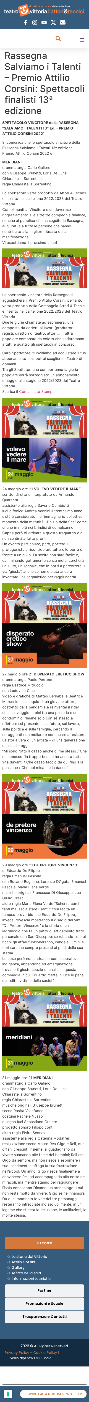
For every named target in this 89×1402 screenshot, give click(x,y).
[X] (54, 22)
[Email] (63, 22)
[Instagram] (35, 22)
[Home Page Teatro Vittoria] (44, 10)
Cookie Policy (45, 1352)
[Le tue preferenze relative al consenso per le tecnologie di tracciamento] (8, 1394)
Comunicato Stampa (37, 391)
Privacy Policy (17, 1352)
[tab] (44, 1243)
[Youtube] (45, 22)
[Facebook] (26, 22)
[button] (82, 40)
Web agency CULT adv (30, 1358)
